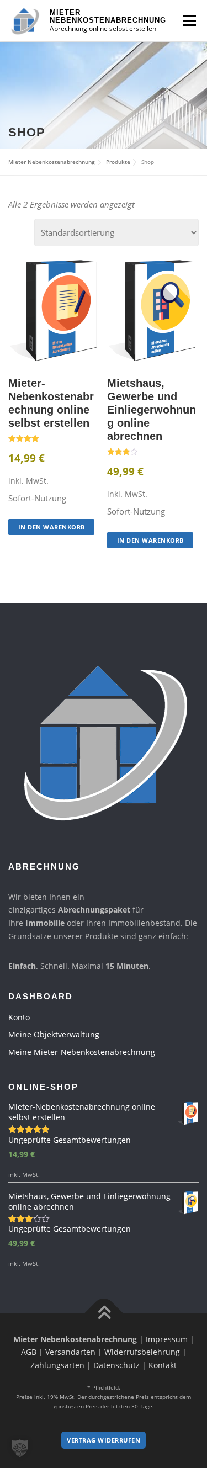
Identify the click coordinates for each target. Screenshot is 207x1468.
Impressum (167, 1339)
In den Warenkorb (51, 527)
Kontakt (162, 1365)
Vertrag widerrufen (103, 1440)
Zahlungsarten (57, 1365)
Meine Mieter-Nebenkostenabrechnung (81, 1052)
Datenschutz (116, 1365)
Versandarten (70, 1352)
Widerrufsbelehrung (142, 1352)
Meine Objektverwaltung (53, 1034)
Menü (189, 20)
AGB (28, 1352)
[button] (20, 1448)
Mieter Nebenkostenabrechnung (108, 16)
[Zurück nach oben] (103, 1313)
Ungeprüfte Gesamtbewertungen (69, 1140)
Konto (19, 1017)
